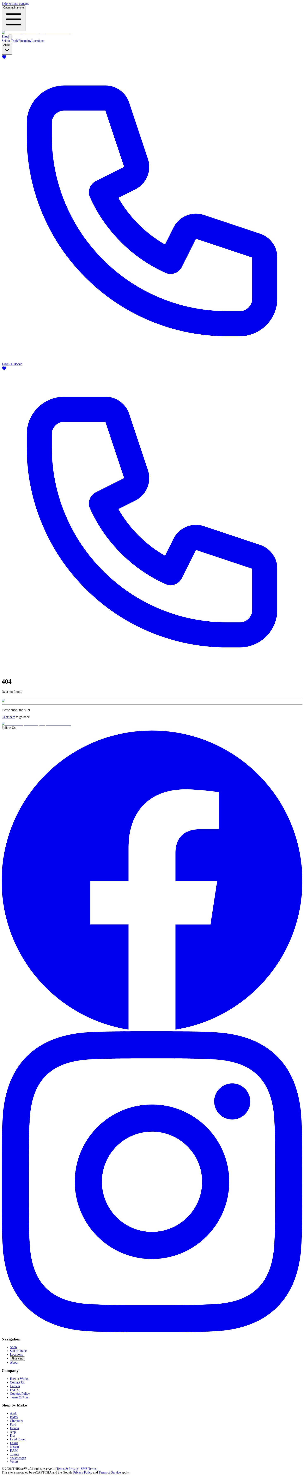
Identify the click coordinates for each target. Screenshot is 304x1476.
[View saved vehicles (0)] (4, 58)
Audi (13, 1413)
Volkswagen (18, 1458)
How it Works (19, 1378)
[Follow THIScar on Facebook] (152, 1029)
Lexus (14, 1443)
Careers (15, 1386)
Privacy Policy (82, 1472)
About (14, 1362)
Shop (5, 36)
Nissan (14, 1446)
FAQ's (14, 1390)
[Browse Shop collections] (10, 37)
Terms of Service (110, 1472)
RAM (14, 1450)
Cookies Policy (20, 1393)
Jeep (13, 1432)
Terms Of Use (19, 1397)
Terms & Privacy (67, 1468)
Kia (12, 1435)
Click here (8, 717)
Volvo (14, 1461)
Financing (24, 40)
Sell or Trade (10, 40)
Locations (37, 40)
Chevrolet (16, 1420)
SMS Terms (88, 1468)
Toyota (14, 1454)
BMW (14, 1417)
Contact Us (17, 1382)
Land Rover (18, 1439)
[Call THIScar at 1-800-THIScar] (152, 671)
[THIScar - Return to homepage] (36, 32)
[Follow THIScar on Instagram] (152, 1331)
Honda (14, 1428)
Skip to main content (15, 3)
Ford (13, 1424)
